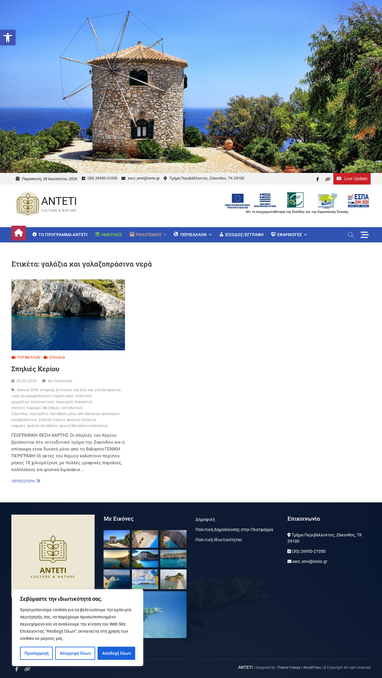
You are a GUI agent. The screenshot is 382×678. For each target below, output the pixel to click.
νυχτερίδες (39, 414)
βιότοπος (64, 390)
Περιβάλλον (28, 357)
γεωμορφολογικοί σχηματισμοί (47, 396)
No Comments (60, 381)
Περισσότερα (25, 481)
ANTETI (59, 201)
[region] (77, 627)
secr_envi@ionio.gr (143, 178)
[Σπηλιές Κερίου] (68, 314)
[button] (8, 37)
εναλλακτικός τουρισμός (52, 402)
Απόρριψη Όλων (75, 653)
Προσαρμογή (36, 653)
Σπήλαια (57, 357)
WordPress (312, 667)
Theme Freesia (289, 667)
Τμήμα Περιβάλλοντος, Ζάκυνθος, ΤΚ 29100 (206, 178)
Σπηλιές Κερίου (35, 368)
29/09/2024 (26, 381)
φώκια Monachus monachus (83, 426)
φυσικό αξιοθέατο (42, 426)
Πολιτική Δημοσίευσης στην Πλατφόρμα (234, 529)
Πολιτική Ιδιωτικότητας (218, 539)
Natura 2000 (27, 390)
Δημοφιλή (205, 519)
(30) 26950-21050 (102, 178)
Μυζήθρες (51, 408)
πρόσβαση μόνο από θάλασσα (75, 414)
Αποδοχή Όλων (116, 653)
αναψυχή (47, 390)
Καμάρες (34, 408)
